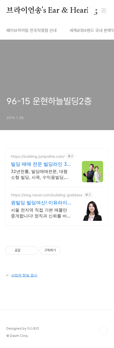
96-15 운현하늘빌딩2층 (49, 101)
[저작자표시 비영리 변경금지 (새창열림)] (68, 250)
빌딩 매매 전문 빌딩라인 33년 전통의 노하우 (40, 164)
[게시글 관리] (32, 250)
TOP (103, 330)
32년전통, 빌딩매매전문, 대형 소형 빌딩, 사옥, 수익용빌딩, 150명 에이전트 (39, 174)
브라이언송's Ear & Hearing (52, 10)
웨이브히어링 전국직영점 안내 (31, 30)
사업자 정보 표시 (24, 275)
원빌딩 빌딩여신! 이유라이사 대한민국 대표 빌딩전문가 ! (39, 203)
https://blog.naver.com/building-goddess (46, 195)
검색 (92, 11)
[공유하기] (25, 250)
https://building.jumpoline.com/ (38, 156)
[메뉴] (104, 10)
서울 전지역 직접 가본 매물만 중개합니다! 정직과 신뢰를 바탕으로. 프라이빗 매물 (41, 213)
